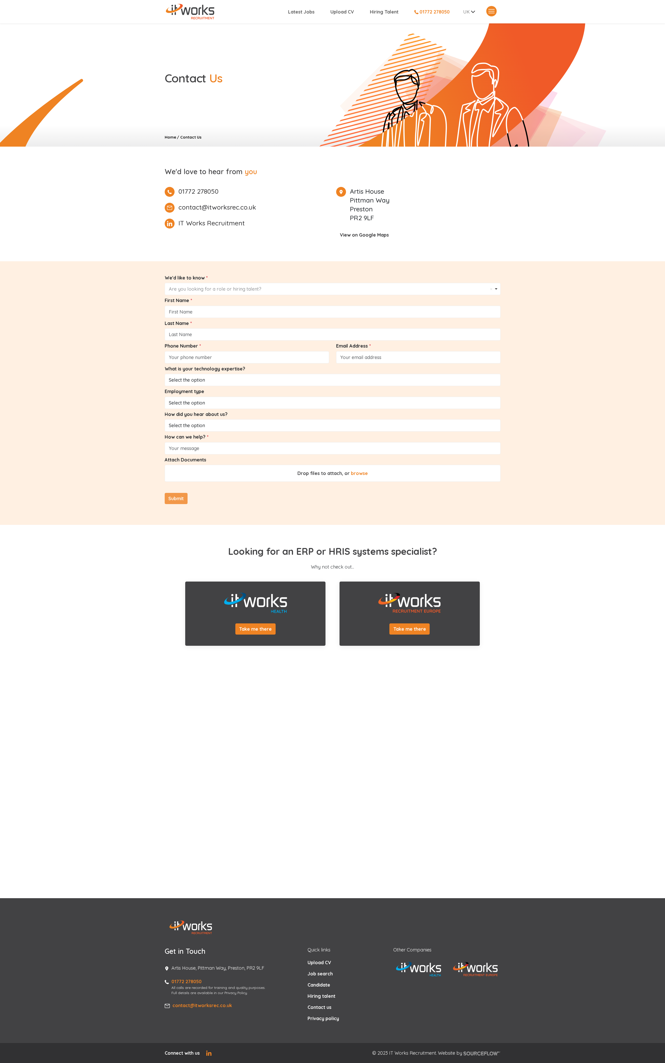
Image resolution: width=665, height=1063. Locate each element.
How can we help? (186, 437)
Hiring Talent (384, 12)
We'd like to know (185, 278)
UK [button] (466, 12)
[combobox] (333, 289)
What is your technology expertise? (205, 369)
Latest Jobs (301, 12)
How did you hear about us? (196, 414)
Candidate (319, 985)
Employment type (184, 391)
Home (170, 137)
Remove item (491, 289)
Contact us (319, 1007)
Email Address (352, 346)
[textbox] (333, 312)
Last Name (177, 323)
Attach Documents (185, 460)
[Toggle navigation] (491, 11)
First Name (177, 300)
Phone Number (182, 346)
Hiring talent (321, 996)
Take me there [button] (255, 629)
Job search (320, 974)
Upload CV (342, 12)
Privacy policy (323, 1018)
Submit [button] (176, 498)
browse (359, 473)
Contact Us (191, 137)
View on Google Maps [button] (364, 235)
